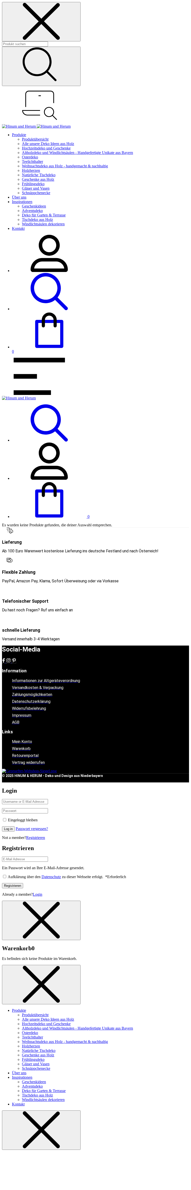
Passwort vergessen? (32, 829)
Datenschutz (51, 877)
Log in (8, 829)
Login (37, 894)
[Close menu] (41, 21)
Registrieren (35, 837)
